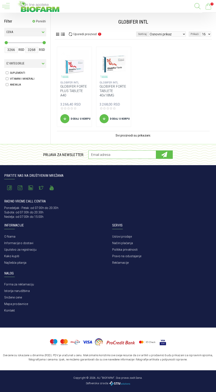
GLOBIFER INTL (69, 82)
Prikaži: (195, 34)
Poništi (41, 21)
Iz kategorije (15, 63)
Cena (9, 32)
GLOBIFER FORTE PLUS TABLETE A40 (73, 90)
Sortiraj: (142, 34)
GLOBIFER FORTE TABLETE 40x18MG (113, 90)
